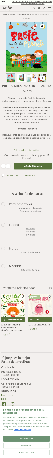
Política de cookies (22, 429)
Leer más (34, 319)
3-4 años (30, 228)
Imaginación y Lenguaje (30, 208)
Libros (12, 14)
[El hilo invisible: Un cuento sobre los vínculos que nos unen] (13, 305)
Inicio (5, 14)
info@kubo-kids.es (11, 372)
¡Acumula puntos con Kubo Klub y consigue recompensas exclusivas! (26, 2)
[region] (26, 432)
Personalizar (26, 445)
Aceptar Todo (26, 438)
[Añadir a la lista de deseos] (23, 296)
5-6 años (30, 234)
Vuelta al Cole (23, 14)
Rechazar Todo (26, 452)
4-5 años (30, 231)
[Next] (42, 78)
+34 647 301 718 (10, 375)
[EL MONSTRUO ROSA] (40, 305)
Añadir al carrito (33, 166)
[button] (49, 8)
